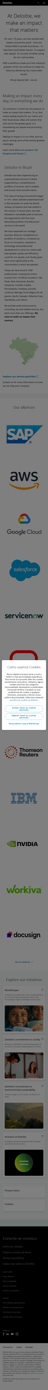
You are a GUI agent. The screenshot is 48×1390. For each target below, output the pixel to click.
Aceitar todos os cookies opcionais (24, 708)
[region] (24, 695)
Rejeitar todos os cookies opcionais (24, 716)
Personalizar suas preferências (24, 723)
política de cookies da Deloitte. (24, 700)
